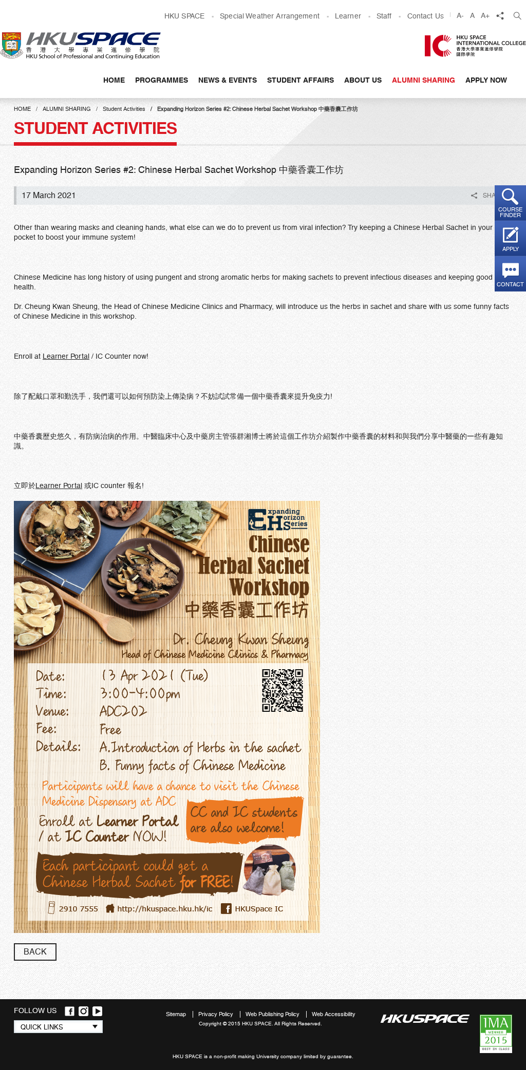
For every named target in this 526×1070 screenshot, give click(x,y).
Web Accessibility (333, 1014)
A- (460, 15)
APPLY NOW (486, 80)
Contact (510, 284)
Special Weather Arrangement (270, 16)
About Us (363, 80)
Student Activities (124, 109)
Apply (510, 249)
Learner (348, 16)
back (35, 952)
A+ (485, 15)
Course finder (510, 212)
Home (114, 80)
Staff (384, 16)
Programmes (161, 80)
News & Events (227, 80)
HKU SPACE (184, 16)
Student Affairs (300, 80)
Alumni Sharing (423, 80)
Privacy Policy (216, 1014)
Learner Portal (66, 356)
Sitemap (176, 1014)
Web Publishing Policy (273, 1014)
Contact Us (425, 16)
